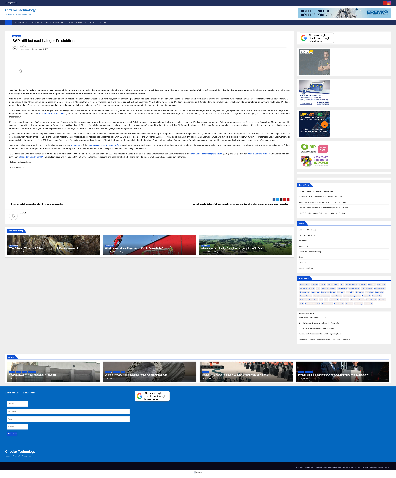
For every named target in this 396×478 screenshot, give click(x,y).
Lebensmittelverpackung (352, 296)
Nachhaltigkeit (377, 296)
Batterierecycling (333, 284)
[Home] (8, 22)
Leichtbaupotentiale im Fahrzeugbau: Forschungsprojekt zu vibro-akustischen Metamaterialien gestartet (240, 204)
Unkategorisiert (17, 36)
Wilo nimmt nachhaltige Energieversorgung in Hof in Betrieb (233, 248)
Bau (342, 284)
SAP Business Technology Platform (104, 145)
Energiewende (304, 292)
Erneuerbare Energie (328, 292)
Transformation (327, 304)
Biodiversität (381, 284)
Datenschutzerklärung (307, 235)
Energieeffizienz (367, 288)
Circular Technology (20, 10)
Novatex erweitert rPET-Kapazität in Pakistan (316, 191)
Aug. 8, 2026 (15, 252)
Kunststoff (11, 372)
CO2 (317, 288)
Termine (103, 22)
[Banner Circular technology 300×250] (314, 155)
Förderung (340, 292)
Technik (24, 372)
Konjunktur (369, 292)
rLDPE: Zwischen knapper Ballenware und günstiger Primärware (323, 213)
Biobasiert (371, 284)
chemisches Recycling (307, 288)
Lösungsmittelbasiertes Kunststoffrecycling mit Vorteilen (37, 204)
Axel (24, 46)
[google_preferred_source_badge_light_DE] (316, 38)
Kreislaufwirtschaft (38, 49)
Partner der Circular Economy (81, 22)
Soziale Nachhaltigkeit (312, 304)
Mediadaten (37, 22)
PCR (321, 300)
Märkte (18, 372)
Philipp (25, 252)
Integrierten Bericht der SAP (31, 157)
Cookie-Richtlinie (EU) (307, 230)
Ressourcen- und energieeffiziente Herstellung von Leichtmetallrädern (325, 339)
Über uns (302, 263)
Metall (122, 372)
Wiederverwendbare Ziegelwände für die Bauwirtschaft (134, 248)
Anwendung (109, 372)
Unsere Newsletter (54, 22)
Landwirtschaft (337, 296)
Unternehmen (31, 372)
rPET (301, 304)
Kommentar (205, 372)
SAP (46, 49)
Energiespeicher (379, 288)
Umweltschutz (338, 304)
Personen (301, 372)
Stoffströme (20, 22)
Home (297, 467)
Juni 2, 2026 (207, 252)
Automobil (314, 284)
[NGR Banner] (314, 61)
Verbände (349, 304)
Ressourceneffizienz (357, 300)
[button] (390, 22)
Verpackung (358, 304)
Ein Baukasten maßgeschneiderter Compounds (317, 328)
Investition (350, 292)
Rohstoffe (382, 300)
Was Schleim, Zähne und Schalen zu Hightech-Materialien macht (43, 248)
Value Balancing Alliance (258, 154)
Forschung (116, 372)
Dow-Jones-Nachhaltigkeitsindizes (206, 154)
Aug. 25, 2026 (15, 378)
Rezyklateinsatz (371, 300)
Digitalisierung (342, 288)
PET (326, 300)
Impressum (303, 241)
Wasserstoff (368, 304)
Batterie (322, 284)
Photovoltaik (334, 300)
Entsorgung (315, 292)
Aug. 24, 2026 (111, 378)
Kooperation (379, 292)
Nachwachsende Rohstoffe (308, 300)
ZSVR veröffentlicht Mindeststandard (312, 317)
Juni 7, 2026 (111, 252)
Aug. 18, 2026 (304, 378)
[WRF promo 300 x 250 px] (314, 124)
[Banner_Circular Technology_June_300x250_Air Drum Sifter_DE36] (314, 92)
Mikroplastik (366, 296)
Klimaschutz (360, 292)
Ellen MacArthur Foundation (52, 113)
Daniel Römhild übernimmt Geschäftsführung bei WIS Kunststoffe (323, 208)
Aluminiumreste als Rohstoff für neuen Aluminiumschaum (320, 197)
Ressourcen (344, 300)
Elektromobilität (354, 288)
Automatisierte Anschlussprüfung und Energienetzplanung (321, 334)
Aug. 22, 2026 (207, 378)
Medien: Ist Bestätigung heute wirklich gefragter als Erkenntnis (322, 202)
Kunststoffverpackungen (322, 296)
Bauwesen (362, 284)
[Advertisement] (71, 183)
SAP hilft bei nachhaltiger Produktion (43, 41)
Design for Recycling (328, 288)
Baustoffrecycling (351, 284)
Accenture (75, 145)
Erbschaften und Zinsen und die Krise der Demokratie (319, 323)
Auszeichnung (304, 284)
